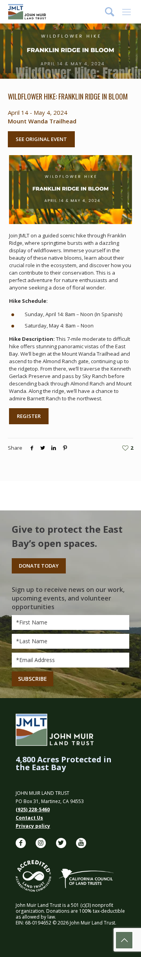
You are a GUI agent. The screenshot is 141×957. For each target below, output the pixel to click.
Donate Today (39, 565)
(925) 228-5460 (33, 809)
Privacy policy (33, 826)
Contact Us (29, 817)
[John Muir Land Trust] (27, 12)
